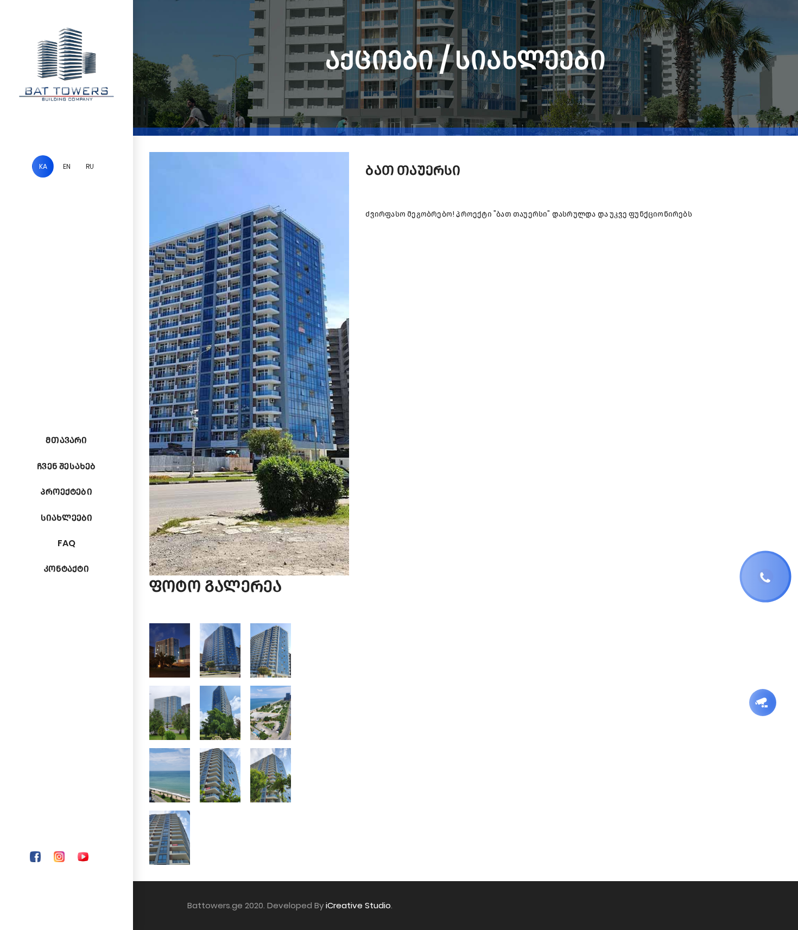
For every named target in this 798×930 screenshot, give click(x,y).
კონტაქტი (66, 568)
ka (43, 166)
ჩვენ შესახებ (66, 466)
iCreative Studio (358, 905)
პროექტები (66, 491)
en (67, 166)
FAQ (67, 543)
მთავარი (66, 440)
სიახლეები (67, 517)
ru (90, 166)
